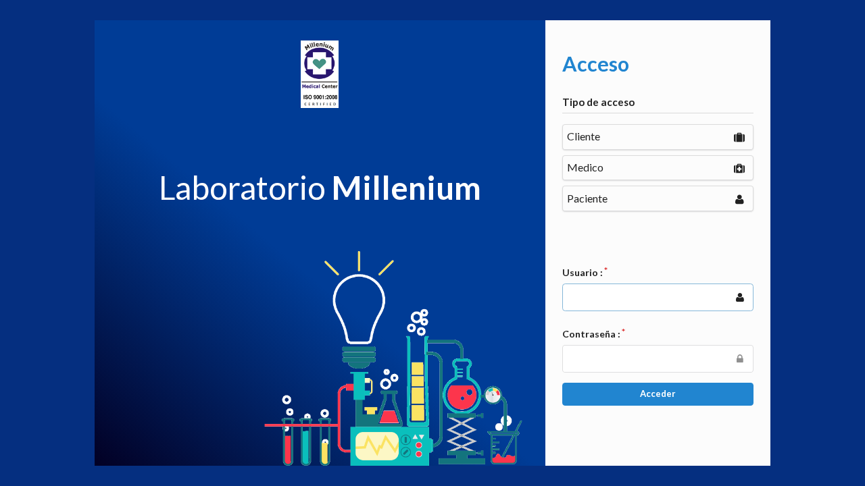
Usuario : (582, 272)
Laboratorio (320, 187)
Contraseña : (591, 334)
